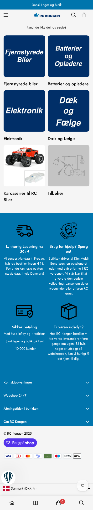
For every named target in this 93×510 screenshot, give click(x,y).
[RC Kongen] (46, 14)
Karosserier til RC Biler (20, 196)
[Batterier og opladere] (68, 56)
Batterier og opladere (68, 84)
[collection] (35, 502)
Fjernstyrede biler (21, 84)
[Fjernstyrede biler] (24, 56)
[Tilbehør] (68, 165)
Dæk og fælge (61, 139)
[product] (12, 503)
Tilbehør (55, 193)
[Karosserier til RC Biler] (24, 165)
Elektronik (13, 139)
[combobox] (46, 488)
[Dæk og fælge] (68, 111)
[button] (83, 15)
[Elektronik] (24, 111)
